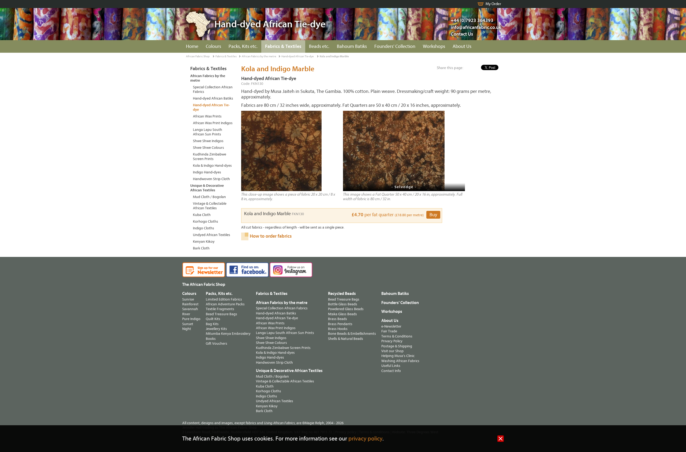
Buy (433, 215)
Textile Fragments (220, 309)
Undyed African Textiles (211, 235)
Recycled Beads (342, 293)
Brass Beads (337, 319)
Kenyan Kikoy (204, 241)
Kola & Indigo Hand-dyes (212, 165)
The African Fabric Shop (203, 284)
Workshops (434, 46)
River (186, 314)
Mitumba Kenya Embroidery (228, 333)
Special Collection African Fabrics (213, 89)
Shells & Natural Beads (345, 338)
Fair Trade (389, 331)
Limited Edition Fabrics (224, 299)
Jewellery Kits (216, 328)
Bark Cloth (201, 248)
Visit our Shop (392, 351)
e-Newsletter (391, 326)
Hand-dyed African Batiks (213, 98)
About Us (462, 46)
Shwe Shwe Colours (208, 147)
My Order (493, 4)
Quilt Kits (213, 319)
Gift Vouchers (216, 343)
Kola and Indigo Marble (334, 56)
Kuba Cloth (202, 214)
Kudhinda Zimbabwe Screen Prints (209, 156)
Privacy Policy (391, 341)
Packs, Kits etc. (243, 46)
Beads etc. (319, 46)
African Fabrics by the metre (259, 56)
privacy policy (365, 438)
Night (186, 328)
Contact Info (391, 371)
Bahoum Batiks (352, 46)
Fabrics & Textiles (283, 46)
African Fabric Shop (198, 56)
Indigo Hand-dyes (207, 172)
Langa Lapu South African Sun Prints (207, 131)
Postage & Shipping (396, 346)
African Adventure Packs (225, 304)
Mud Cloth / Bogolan (209, 197)
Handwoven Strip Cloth (211, 179)
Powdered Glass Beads (346, 309)
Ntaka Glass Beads (342, 314)
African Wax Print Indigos (213, 123)
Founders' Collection (394, 46)
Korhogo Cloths (205, 221)
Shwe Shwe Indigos (208, 141)
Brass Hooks (338, 328)
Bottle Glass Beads (342, 304)
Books (211, 338)
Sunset (187, 324)
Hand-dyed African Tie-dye (297, 56)
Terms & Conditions (396, 336)
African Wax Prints (207, 116)
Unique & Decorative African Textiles (207, 187)
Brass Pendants (340, 324)
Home (192, 46)
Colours (213, 46)
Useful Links (390, 365)
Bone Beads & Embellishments (352, 333)
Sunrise (188, 299)
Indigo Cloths (203, 228)
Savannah (190, 309)
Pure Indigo (191, 319)
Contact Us (462, 34)
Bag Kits (212, 324)
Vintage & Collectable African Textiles (209, 205)
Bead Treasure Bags (221, 314)
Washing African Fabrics (400, 361)
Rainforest (190, 304)
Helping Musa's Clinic (398, 356)
